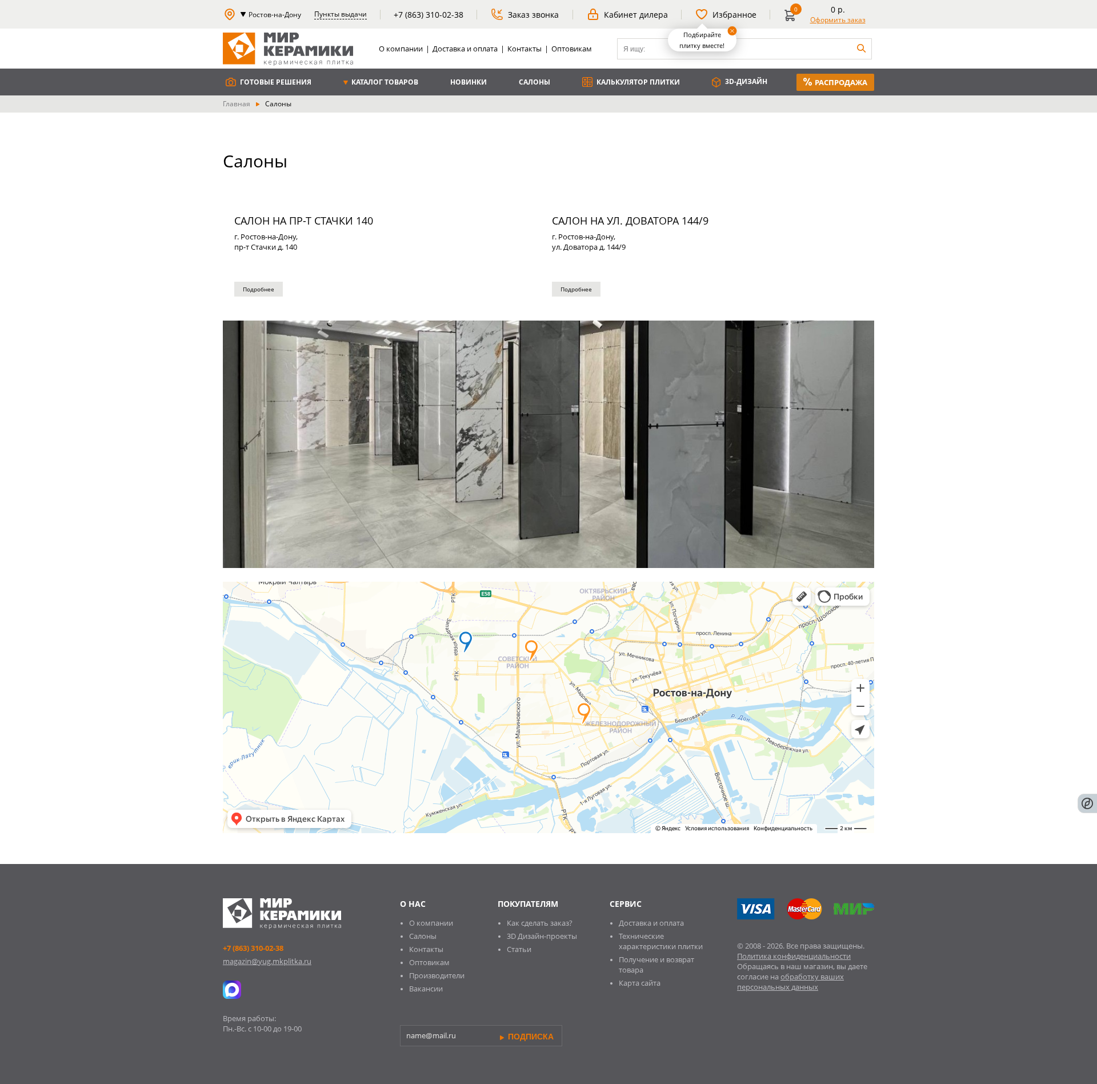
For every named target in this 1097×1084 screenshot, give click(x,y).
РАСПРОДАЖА (841, 82)
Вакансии (426, 988)
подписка (530, 1036)
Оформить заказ (838, 20)
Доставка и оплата (465, 48)
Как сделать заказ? (539, 923)
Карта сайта (639, 983)
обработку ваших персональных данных (790, 981)
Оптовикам (571, 48)
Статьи (519, 949)
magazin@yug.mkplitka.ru (267, 961)
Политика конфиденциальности (794, 956)
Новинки (468, 82)
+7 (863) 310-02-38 (253, 948)
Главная (236, 104)
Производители (437, 975)
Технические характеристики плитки (661, 941)
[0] (792, 20)
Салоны (534, 82)
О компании (401, 48)
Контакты (524, 48)
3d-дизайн (745, 81)
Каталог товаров (384, 82)
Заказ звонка (533, 14)
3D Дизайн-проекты (542, 936)
